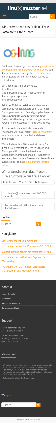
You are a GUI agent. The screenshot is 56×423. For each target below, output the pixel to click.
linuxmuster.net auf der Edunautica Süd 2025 (26, 246)
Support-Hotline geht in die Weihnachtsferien (26, 252)
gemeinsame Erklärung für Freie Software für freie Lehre (27, 68)
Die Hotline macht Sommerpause (19, 241)
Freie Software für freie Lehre (25, 163)
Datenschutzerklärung (10, 303)
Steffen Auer (11, 182)
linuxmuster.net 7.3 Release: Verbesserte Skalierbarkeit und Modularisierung (23, 269)
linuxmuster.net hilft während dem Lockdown (24, 206)
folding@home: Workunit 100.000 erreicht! (25, 194)
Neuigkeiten (43, 182)
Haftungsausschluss (10, 307)
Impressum (6, 298)
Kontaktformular (8, 293)
